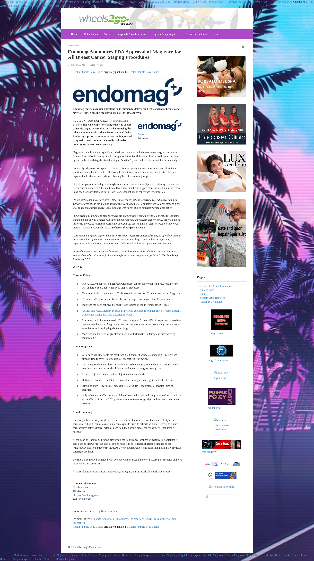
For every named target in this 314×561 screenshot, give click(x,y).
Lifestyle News (180, 1)
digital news (218, 333)
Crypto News (254, 555)
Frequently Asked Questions (132, 34)
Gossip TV (15, 5)
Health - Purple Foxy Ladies (88, 72)
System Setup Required (166, 34)
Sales (107, 34)
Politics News (259, 1)
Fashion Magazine (93, 1)
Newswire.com (119, 120)
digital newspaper (219, 360)
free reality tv (209, 451)
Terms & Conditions (196, 34)
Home (74, 34)
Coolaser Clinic (57, 5)
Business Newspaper (25, 1)
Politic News (198, 1)
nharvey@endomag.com (86, 495)
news (216, 34)
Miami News (46, 1)
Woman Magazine (160, 1)
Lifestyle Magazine (68, 1)
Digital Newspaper (115, 1)
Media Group (21, 555)
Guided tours (91, 34)
